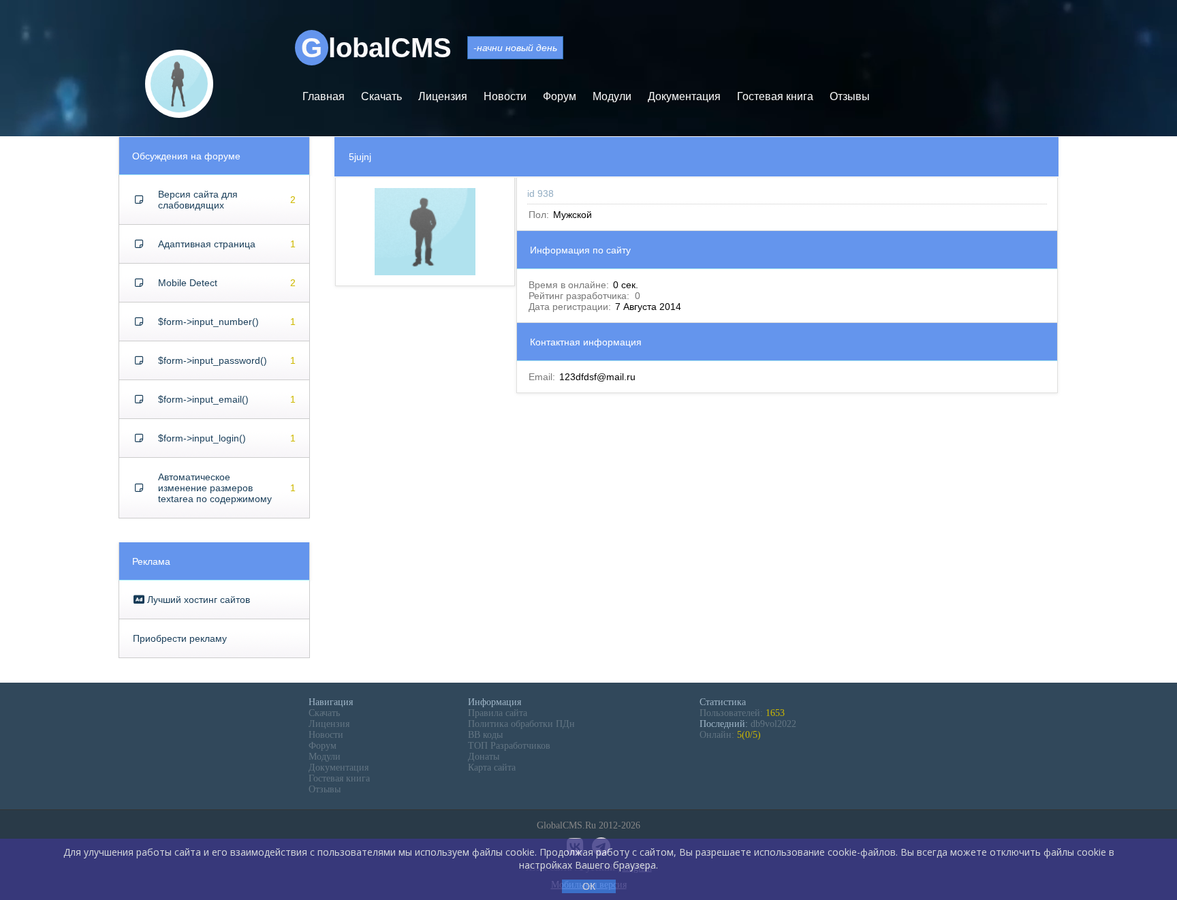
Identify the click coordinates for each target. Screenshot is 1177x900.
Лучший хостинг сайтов (197, 599)
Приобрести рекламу (180, 638)
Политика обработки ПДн (521, 724)
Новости (505, 96)
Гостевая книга (775, 96)
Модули (612, 96)
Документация (684, 96)
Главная (323, 96)
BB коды (485, 735)
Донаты (483, 756)
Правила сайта (497, 713)
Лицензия (442, 96)
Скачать (381, 96)
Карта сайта (492, 767)
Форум (559, 96)
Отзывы (850, 96)
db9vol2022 (773, 724)
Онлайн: (730, 735)
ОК (588, 886)
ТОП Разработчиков (509, 746)
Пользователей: (742, 713)
